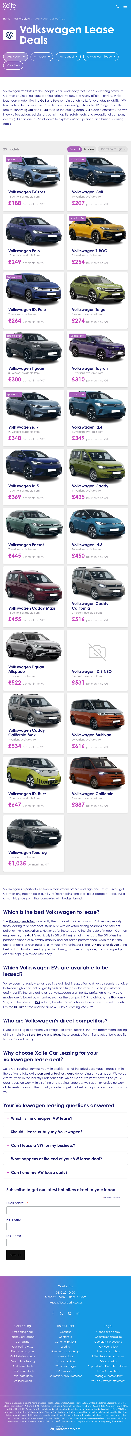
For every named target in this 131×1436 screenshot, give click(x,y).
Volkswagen (14, 56)
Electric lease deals (22, 1351)
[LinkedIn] (78, 1314)
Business (89, 149)
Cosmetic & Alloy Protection (65, 1376)
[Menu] (125, 6)
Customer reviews (65, 1341)
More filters (13, 65)
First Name (13, 1219)
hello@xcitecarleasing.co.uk (65, 1302)
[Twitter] (61, 1314)
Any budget (66, 56)
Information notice (108, 1351)
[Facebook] (53, 1314)
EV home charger (65, 1366)
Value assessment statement (108, 1380)
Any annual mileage (99, 56)
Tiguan (28, 110)
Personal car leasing (23, 1361)
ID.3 (85, 997)
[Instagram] (70, 1314)
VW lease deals (22, 1380)
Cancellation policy (108, 1331)
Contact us (65, 1336)
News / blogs (65, 1356)
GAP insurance (65, 1371)
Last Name (13, 1235)
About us (65, 1331)
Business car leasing (23, 1336)
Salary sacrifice (65, 1361)
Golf (43, 100)
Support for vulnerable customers (108, 1366)
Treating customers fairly (108, 1376)
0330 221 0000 (65, 1292)
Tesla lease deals (23, 1376)
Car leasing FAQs (22, 1346)
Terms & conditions (108, 1371)
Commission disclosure (108, 1336)
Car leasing (23, 1341)
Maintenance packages (65, 1351)
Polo (56, 100)
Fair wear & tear (108, 1346)
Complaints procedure (108, 1341)
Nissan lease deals (23, 1371)
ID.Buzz (19, 1007)
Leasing (65, 1346)
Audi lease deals (23, 1366)
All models (40, 56)
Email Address (17, 1203)
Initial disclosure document (108, 1356)
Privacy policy (108, 1361)
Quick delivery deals (22, 1356)
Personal (74, 149)
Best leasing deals (22, 1331)
